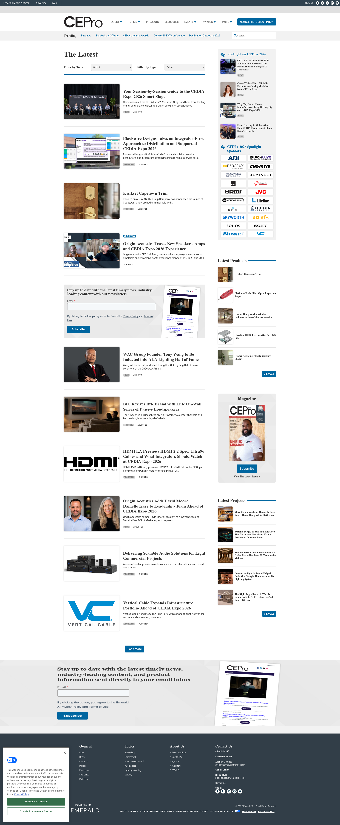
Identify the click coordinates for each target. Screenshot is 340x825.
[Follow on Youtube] (337, 3)
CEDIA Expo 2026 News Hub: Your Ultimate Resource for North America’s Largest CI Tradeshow (253, 65)
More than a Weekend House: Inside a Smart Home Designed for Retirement (255, 513)
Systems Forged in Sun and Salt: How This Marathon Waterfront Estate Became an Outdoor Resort (255, 534)
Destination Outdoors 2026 (204, 35)
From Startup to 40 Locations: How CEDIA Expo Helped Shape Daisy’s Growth (254, 128)
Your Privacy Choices (222, 811)
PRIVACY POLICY (266, 811)
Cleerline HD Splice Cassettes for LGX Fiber (255, 336)
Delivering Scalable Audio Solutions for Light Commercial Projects (164, 555)
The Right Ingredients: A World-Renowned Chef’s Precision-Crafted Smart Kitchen (254, 597)
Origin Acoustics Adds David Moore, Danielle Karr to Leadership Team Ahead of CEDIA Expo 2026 (163, 506)
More (225, 22)
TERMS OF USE (249, 811)
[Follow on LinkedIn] (322, 3)
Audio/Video (130, 766)
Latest (115, 22)
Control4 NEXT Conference (169, 35)
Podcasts (83, 779)
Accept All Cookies (36, 801)
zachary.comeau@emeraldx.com (230, 765)
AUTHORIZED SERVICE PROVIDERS (157, 811)
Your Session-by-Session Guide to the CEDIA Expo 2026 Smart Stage (163, 93)
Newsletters (175, 766)
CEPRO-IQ (175, 770)
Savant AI (86, 35)
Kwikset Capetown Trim (145, 193)
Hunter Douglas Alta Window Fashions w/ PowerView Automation (254, 315)
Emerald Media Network (17, 3)
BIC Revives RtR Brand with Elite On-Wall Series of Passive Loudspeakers (162, 406)
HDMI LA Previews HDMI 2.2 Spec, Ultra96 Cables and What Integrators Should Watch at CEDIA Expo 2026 (163, 456)
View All (269, 374)
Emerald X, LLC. (250, 806)
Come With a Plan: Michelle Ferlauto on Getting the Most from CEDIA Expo (253, 86)
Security (128, 775)
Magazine (174, 761)
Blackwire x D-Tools (107, 35)
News (126, 112)
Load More (135, 649)
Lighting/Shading (133, 770)
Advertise (41, 3)
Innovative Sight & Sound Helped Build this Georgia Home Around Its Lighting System (254, 576)
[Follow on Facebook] (317, 3)
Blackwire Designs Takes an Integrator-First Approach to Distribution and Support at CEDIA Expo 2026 (163, 143)
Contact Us (220, 783)
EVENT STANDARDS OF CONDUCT (191, 811)
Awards (208, 22)
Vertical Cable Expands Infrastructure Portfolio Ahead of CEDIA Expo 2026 (158, 605)
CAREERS (133, 811)
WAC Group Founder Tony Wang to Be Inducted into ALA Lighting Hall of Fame (161, 356)
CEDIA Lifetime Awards (136, 35)
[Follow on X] (327, 3)
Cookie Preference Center (36, 811)
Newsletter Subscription (256, 22)
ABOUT (123, 811)
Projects (152, 22)
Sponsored (129, 164)
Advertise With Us (178, 753)
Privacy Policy (21, 794)
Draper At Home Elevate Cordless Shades (253, 357)
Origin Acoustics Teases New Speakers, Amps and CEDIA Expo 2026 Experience (164, 246)
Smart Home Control (134, 761)
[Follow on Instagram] (332, 3)
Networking (130, 753)
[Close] (65, 753)
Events (189, 22)
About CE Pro (176, 757)
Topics (132, 22)
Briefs (82, 757)
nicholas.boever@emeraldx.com (230, 778)
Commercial (130, 757)
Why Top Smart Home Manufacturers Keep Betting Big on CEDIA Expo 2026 (254, 107)
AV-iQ (55, 3)
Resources (172, 22)
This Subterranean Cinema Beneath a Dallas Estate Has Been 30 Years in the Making (255, 555)
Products (128, 209)
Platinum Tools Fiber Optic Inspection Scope (255, 294)
